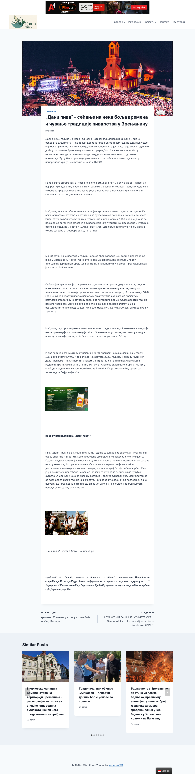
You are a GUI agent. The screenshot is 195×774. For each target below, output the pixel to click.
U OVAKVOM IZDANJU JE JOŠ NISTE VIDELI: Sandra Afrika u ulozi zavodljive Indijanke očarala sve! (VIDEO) (128, 619)
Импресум (134, 22)
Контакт (164, 22)
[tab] (92, 735)
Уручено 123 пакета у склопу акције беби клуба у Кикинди (65, 617)
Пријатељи (178, 22)
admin (51, 131)
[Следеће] (167, 692)
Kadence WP (116, 765)
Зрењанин (50, 111)
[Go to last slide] (27, 692)
